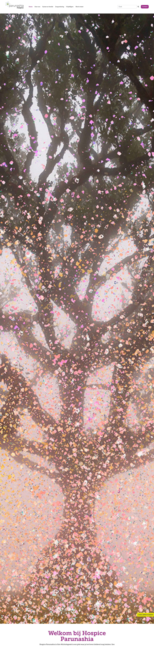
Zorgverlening (59, 6)
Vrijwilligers (69, 6)
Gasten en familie (47, 6)
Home (30, 6)
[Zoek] (138, 6)
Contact (144, 6)
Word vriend (79, 6)
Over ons (37, 6)
